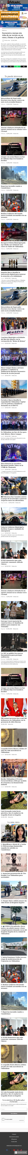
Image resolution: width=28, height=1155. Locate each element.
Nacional (3, 659)
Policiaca (4, 30)
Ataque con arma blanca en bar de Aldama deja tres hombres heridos (13, 158)
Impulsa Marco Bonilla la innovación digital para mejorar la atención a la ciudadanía (13, 274)
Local (2, 278)
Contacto (14, 1134)
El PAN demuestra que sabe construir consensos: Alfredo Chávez (12, 562)
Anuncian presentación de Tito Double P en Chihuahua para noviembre (13, 875)
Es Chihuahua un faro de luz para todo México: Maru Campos (13, 433)
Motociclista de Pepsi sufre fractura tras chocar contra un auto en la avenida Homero (12, 100)
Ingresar (14, 1139)
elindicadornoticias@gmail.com (14, 1145)
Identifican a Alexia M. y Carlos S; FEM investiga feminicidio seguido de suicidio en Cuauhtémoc (13, 847)
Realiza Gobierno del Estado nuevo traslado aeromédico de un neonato (13, 215)
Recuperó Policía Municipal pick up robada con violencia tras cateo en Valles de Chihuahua (13, 244)
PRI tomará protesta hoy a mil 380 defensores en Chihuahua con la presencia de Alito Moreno (14, 720)
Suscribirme (14, 1113)
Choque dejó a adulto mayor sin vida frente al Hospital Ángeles (14, 902)
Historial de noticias (14, 1136)
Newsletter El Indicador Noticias (13, 1100)
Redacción (7, 40)
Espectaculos (4, 502)
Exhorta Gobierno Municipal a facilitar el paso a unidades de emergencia (12, 529)
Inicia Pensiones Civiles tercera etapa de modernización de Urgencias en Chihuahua (13, 959)
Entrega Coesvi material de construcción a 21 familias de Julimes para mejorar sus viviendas (12, 623)
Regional (3, 629)
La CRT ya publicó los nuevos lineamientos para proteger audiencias (12, 655)
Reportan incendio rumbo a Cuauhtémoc (11, 187)
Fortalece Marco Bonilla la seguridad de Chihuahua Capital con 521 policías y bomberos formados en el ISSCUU (13, 402)
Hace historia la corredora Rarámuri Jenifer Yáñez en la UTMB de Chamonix (12, 465)
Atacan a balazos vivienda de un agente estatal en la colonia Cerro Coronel (14, 129)
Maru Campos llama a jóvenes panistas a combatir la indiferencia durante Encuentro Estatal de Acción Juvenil (13, 370)
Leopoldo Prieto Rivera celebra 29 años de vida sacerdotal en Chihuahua (14, 750)
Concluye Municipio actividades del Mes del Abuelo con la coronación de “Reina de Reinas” (13, 339)
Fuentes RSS (14, 1141)
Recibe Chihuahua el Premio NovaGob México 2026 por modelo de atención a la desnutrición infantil (14, 781)
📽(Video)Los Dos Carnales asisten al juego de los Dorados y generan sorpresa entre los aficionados (14, 498)
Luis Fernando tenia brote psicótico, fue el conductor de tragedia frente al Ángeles (12, 813)
